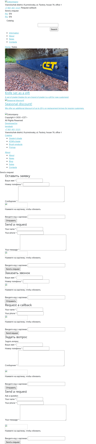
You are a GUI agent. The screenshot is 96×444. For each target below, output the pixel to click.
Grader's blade (15, 138)
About (11, 35)
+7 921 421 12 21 (12, 7)
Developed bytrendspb (11, 125)
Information (14, 32)
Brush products (15, 144)
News (11, 38)
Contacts (13, 41)
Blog (11, 161)
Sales (11, 164)
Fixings (12, 147)
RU (6, 13)
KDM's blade (14, 141)
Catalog (10, 20)
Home (8, 46)
